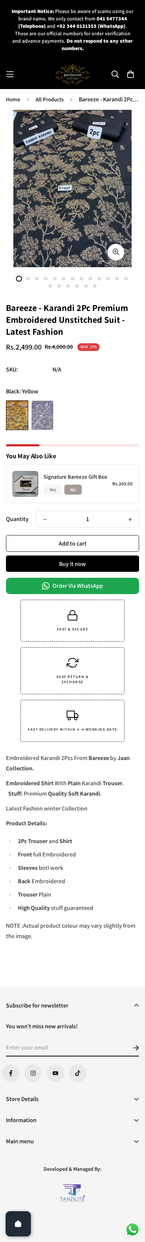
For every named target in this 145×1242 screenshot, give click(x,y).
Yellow (17, 415)
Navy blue (42, 415)
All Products (50, 99)
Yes (52, 489)
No (73, 489)
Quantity (17, 519)
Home (13, 99)
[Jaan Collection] (72, 74)
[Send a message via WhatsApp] (132, 1229)
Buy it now (72, 564)
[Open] (18, 1223)
